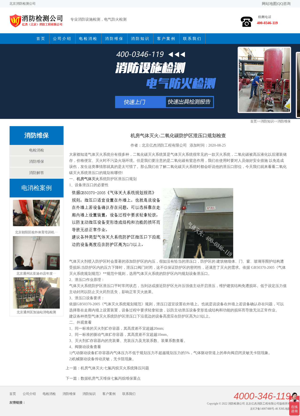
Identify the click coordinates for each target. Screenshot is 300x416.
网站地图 (269, 4)
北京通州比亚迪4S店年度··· (36, 273)
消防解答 (36, 173)
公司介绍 (62, 39)
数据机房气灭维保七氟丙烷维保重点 (111, 378)
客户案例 (166, 39)
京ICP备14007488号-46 (264, 408)
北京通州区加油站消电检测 (36, 312)
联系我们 (192, 39)
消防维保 (114, 39)
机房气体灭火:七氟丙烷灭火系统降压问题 (115, 368)
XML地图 (285, 408)
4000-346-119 (262, 396)
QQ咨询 (284, 4)
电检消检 (88, 39)
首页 (41, 39)
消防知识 (140, 39)
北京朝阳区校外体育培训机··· (36, 232)
